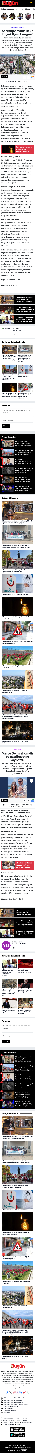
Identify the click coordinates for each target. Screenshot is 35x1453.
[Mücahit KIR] (6, 328)
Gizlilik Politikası (27, 1422)
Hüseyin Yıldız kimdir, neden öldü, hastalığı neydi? (9, 1010)
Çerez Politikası (14, 1422)
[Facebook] (7, 1392)
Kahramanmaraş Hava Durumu (13, 1400)
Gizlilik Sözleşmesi (8, 1424)
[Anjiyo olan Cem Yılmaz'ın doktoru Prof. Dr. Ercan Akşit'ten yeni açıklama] (9, 963)
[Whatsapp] (27, 1392)
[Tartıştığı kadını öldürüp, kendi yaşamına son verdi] (25, 963)
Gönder (5, 426)
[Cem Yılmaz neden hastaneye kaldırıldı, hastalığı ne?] (25, 983)
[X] (10, 1392)
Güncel (27, 9)
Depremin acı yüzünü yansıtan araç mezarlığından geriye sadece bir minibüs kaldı (9, 992)
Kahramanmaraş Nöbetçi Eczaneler (14, 1398)
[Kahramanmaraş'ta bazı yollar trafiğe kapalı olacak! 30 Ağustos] (25, 387)
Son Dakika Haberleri (10, 1410)
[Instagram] (17, 1392)
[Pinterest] (14, 1392)
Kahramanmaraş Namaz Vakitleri (13, 1402)
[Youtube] (24, 1392)
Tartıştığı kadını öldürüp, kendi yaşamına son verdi (24, 970)
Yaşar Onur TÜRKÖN (10, 805)
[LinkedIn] (20, 1392)
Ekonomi (5, 1420)
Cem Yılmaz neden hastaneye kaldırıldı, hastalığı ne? (25, 990)
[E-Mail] (14, 334)
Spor (12, 1420)
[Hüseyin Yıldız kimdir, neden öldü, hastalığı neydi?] (9, 1003)
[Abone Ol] (32, 77)
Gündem (19, 9)
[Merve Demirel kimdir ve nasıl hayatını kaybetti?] (17, 787)
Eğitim (25, 1420)
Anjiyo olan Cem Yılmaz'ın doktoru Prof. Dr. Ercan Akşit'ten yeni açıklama (7, 972)
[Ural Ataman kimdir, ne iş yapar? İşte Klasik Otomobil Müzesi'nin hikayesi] (25, 1003)
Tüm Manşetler (8, 1408)
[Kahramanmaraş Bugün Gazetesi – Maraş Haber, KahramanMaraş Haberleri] (9, 3)
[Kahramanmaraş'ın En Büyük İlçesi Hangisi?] (17, 64)
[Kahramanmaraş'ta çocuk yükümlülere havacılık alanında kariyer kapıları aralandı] (25, 349)
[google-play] (17, 1435)
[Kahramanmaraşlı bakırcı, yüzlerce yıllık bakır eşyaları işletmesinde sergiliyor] (9, 349)
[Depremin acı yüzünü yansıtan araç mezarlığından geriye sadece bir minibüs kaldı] (9, 983)
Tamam (24, 1450)
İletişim (19, 1424)
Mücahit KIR (11, 81)
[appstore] (17, 1430)
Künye (5, 1422)
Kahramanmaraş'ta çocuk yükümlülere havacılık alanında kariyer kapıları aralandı (24, 358)
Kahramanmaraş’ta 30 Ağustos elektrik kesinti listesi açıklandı (9, 395)
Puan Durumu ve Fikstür (11, 1406)
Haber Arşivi (7, 1412)
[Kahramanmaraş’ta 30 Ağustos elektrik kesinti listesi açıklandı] (9, 387)
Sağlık (18, 1420)
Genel (17, 1418)
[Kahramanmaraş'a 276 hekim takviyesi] (25, 369)
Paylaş (5, 76)
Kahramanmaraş (7, 9)
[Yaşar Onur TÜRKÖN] (6, 945)
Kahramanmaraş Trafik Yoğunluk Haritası (16, 1404)
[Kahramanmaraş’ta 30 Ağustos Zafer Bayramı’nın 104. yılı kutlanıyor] (9, 369)
